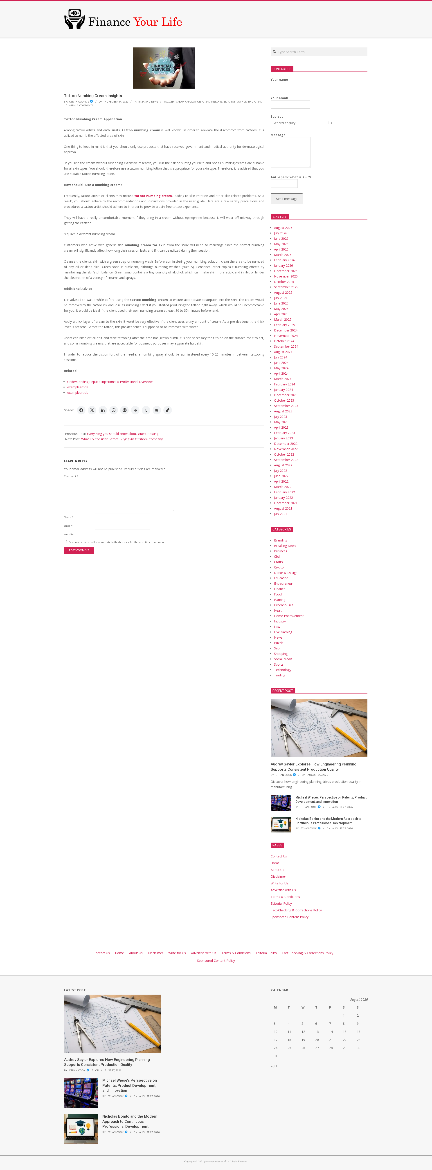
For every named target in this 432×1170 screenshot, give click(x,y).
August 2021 (283, 508)
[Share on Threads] (157, 410)
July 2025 (280, 298)
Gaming (279, 599)
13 (317, 1031)
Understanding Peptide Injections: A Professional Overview (110, 382)
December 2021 (285, 503)
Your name (279, 79)
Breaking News (148, 101)
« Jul (274, 1066)
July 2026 (280, 233)
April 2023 (281, 427)
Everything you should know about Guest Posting (122, 434)
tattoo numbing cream (247, 101)
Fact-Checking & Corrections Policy (296, 910)
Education (281, 578)
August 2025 (283, 292)
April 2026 (281, 249)
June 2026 (281, 238)
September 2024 (286, 346)
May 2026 (281, 244)
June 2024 (281, 362)
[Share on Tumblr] (146, 410)
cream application (188, 101)
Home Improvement (289, 616)
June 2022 (281, 476)
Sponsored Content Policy (289, 917)
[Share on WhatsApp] (113, 410)
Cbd (277, 556)
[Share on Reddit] (135, 410)
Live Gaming (283, 632)
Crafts (278, 562)
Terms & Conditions (285, 897)
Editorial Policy (281, 903)
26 (303, 1048)
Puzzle (279, 643)
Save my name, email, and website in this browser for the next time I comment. (117, 542)
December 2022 (285, 443)
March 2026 (282, 255)
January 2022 (283, 497)
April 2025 (281, 314)
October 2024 (284, 341)
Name (68, 517)
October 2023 (284, 400)
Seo (277, 648)
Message (278, 135)
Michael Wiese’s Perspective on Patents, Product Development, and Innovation (129, 1085)
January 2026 (283, 265)
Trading (279, 675)
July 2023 (280, 416)
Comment (71, 476)
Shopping (281, 653)
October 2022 (284, 454)
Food (278, 594)
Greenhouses (283, 605)
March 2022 (282, 487)
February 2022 (284, 492)
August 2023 (283, 411)
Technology (282, 670)
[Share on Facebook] (81, 410)
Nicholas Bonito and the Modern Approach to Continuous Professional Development (129, 1121)
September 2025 (286, 287)
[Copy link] (167, 410)
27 (317, 1048)
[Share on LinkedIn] (103, 410)
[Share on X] (92, 410)
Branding (280, 540)
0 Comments (85, 105)
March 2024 (282, 379)
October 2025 (284, 282)
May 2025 (281, 308)
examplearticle (77, 387)
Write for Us (279, 883)
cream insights (212, 101)
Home (275, 863)
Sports (279, 664)
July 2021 (280, 514)
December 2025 (285, 271)
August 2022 (283, 465)
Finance (279, 589)
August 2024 (283, 352)
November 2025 (286, 276)
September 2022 (286, 460)
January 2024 (283, 389)
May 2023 (281, 422)
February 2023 (284, 433)
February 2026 (284, 260)
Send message (286, 199)
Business (280, 551)
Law (277, 626)
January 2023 (283, 438)
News (278, 637)
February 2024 (284, 384)
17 (275, 1040)
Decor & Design (285, 572)
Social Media (283, 659)
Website (69, 534)
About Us (277, 870)
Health (279, 610)
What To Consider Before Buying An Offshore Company (122, 439)
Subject (277, 116)
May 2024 (281, 368)
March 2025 (282, 319)
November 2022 (286, 449)
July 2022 (280, 470)
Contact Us (279, 856)
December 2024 (285, 330)
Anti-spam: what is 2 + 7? (291, 177)
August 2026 (283, 228)
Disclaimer (278, 876)
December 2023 (285, 395)
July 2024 (280, 357)
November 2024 (286, 335)
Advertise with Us (283, 890)
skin (226, 101)
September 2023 (286, 406)
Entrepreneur (283, 583)
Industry (280, 621)
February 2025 (284, 325)
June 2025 (281, 303)
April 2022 (281, 481)
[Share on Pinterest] (124, 410)
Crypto (279, 567)
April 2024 (281, 373)
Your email (279, 98)
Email (68, 525)
